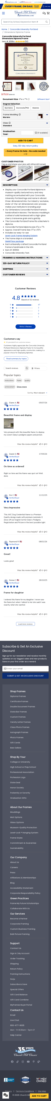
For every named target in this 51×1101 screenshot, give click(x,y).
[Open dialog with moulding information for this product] (20, 114)
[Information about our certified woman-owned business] (41, 1079)
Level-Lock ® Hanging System (24, 832)
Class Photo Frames (19, 727)
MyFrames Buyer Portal (21, 1005)
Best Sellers (15, 747)
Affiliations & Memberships (23, 877)
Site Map (42, 1091)
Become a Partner (18, 918)
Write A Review (25, 326)
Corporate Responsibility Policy (25, 893)
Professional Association (22, 772)
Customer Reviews (14, 274)
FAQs (12, 979)
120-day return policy (16, 263)
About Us (14, 862)
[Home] (25, 13)
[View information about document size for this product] (29, 99)
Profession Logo (18, 777)
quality (27, 380)
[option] (8, 108)
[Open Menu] (3, 13)
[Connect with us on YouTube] (28, 1062)
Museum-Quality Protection (23, 827)
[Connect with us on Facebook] (12, 1062)
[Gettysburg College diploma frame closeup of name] (25, 173)
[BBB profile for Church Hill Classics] (9, 1079)
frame (19, 380)
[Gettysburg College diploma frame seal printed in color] (8, 173)
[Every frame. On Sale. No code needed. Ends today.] (25, 6)
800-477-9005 (17, 1025)
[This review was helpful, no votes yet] (40, 444)
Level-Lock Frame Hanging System (21, 235)
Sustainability (16, 848)
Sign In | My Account (20, 953)
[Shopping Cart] (48, 13)
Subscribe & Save (18, 984)
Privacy (8, 1091)
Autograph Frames (19, 732)
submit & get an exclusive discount (25, 675)
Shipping (8, 268)
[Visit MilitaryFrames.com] (25, 1)
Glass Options (17, 822)
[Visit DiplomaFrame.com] (11, 1)
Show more (22, 386)
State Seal (15, 782)
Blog (12, 882)
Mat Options (16, 817)
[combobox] (37, 393)
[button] (44, 13)
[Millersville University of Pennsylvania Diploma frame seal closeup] (41, 173)
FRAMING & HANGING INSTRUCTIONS (22, 257)
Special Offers (17, 989)
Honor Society (17, 787)
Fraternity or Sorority (20, 792)
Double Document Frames (22, 706)
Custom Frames (18, 717)
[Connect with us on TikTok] (17, 1062)
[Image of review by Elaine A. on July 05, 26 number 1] (9, 423)
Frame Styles (16, 837)
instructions (9, 380)
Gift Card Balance (18, 994)
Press (12, 872)
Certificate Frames (19, 701)
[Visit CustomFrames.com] (40, 1)
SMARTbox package (14, 241)
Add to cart (25, 140)
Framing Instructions (20, 974)
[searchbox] (14, 368)
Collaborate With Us (20, 908)
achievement (9, 387)
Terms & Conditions (25, 1091)
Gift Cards (15, 742)
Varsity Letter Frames (20, 722)
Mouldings (15, 812)
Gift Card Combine (19, 999)
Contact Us (15, 948)
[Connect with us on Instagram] (23, 1062)
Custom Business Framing (22, 929)
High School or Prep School (23, 767)
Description (10, 184)
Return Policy (16, 968)
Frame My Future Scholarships (24, 903)
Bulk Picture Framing (20, 934)
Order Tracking (17, 958)
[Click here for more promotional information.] (26, 154)
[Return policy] (25, 1079)
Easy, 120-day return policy (25, 145)
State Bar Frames (18, 711)
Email (12, 1015)
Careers (14, 867)
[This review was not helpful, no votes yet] (44, 444)
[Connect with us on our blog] (39, 1062)
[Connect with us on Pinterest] (34, 1062)
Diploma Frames (18, 696)
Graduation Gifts (18, 798)
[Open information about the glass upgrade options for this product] (10, 123)
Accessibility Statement (21, 888)
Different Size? (43, 99)
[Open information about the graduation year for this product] (36, 133)
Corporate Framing (19, 923)
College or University (20, 762)
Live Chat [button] (14, 1020)
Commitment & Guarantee (23, 843)
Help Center (16, 1035)
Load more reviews (25, 624)
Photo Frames (16, 737)
